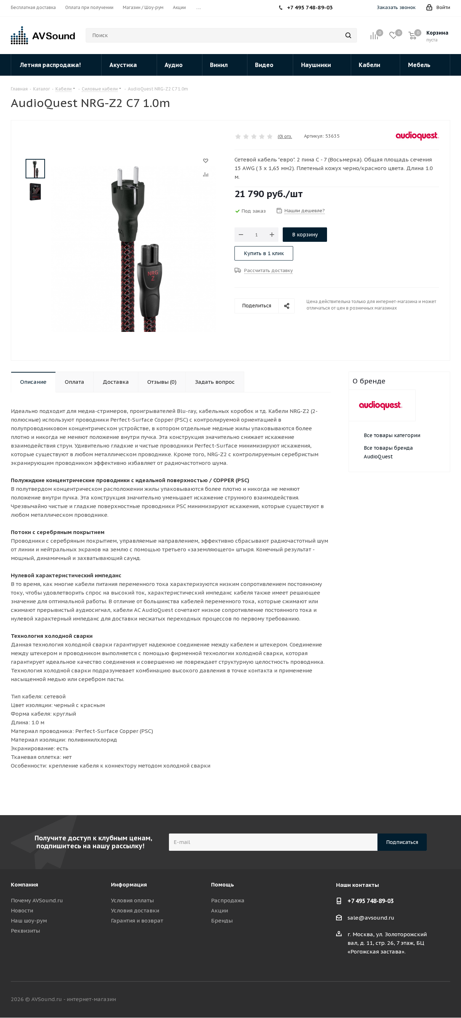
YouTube (445, 999)
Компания (24, 884)
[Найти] (348, 35)
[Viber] (368, 8)
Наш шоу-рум (29, 920)
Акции (219, 910)
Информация (129, 884)
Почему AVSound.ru (37, 900)
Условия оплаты (132, 900)
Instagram (427, 999)
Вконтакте (391, 999)
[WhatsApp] (346, 8)
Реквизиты (25, 930)
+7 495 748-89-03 (371, 900)
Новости (22, 910)
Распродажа (228, 900)
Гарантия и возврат (137, 920)
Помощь (222, 884)
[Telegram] (357, 8)
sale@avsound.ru (371, 917)
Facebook (409, 999)
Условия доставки (135, 910)
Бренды (222, 920)
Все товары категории (392, 435)
